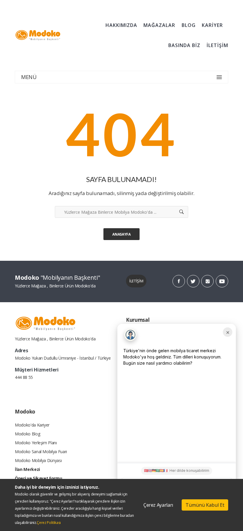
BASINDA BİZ (184, 45)
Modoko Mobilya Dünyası (38, 460)
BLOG (189, 25)
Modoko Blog (27, 434)
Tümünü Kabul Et (205, 505)
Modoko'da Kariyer (32, 425)
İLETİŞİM (217, 45)
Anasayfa (121, 234)
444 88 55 (24, 377)
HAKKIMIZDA (121, 25)
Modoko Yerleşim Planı (36, 442)
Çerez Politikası (48, 522)
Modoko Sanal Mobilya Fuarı (41, 451)
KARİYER (212, 25)
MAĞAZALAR (159, 25)
